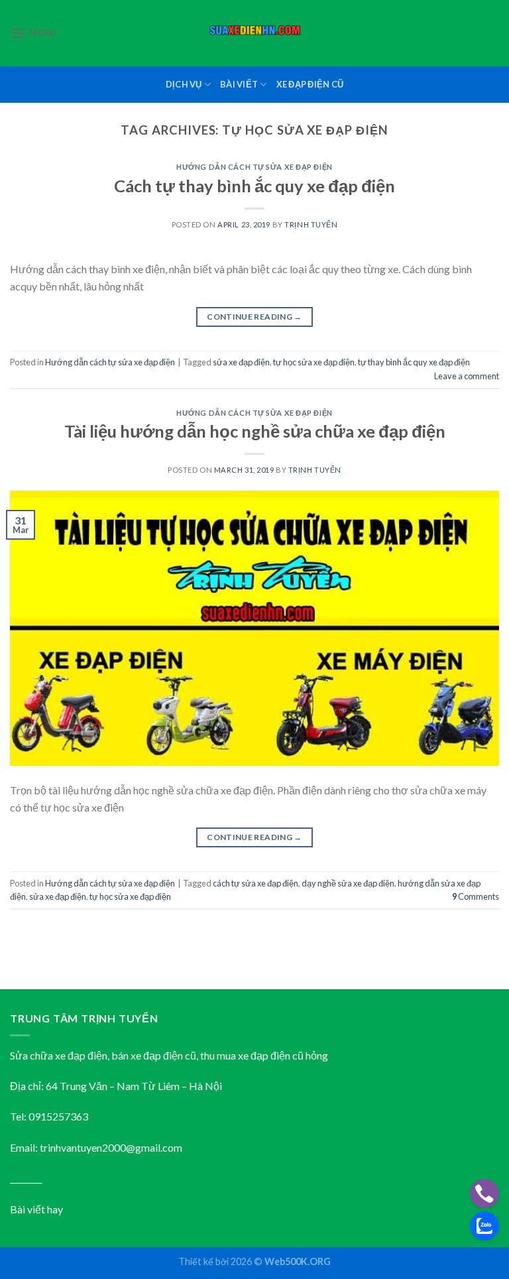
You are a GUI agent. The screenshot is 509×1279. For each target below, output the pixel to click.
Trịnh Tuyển (310, 224)
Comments (475, 896)
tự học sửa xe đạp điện (314, 362)
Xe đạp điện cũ (310, 84)
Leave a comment (466, 376)
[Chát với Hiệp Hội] (484, 1226)
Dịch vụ (184, 84)
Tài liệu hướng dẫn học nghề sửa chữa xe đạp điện (254, 431)
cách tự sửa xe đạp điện (255, 883)
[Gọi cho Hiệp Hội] (484, 1193)
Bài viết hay (36, 1209)
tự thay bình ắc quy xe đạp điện (414, 362)
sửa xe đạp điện (241, 362)
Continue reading (254, 317)
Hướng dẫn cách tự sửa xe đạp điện (254, 166)
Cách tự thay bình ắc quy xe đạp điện (254, 186)
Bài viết (239, 84)
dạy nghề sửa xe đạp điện (348, 883)
